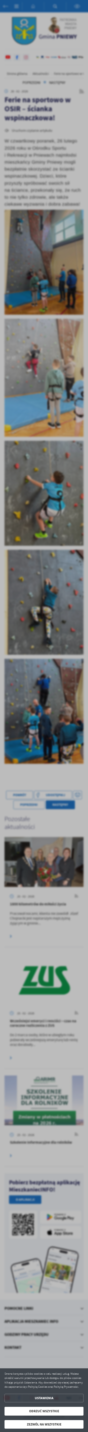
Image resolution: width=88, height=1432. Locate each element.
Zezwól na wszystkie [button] (44, 1424)
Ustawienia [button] (44, 1398)
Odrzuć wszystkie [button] (44, 1411)
